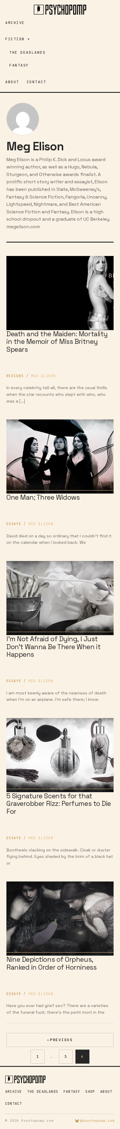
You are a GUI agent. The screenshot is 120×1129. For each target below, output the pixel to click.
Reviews (15, 376)
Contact (36, 81)
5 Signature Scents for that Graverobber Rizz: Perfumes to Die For (58, 804)
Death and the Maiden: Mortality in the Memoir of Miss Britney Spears (57, 342)
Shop (90, 1091)
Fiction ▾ (17, 38)
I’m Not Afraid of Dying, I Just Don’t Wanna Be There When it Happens (53, 647)
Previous (60, 1039)
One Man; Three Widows (43, 497)
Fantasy (19, 65)
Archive (15, 22)
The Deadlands (27, 52)
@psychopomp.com (97, 1120)
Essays (13, 524)
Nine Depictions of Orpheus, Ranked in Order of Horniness (51, 963)
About (12, 81)
